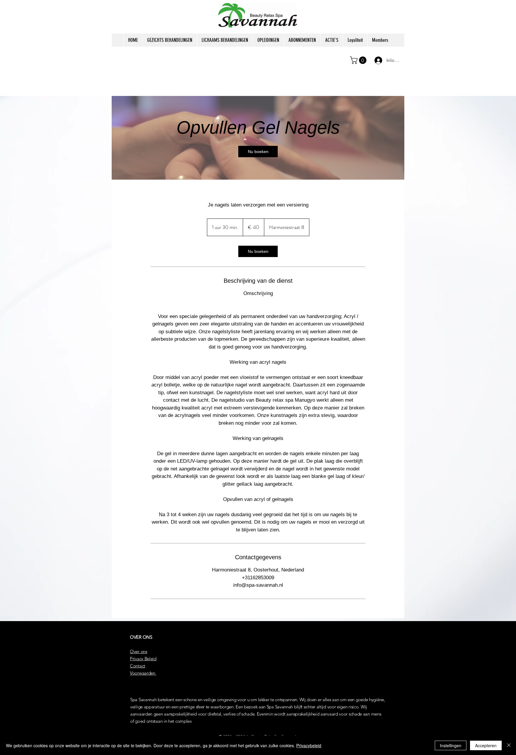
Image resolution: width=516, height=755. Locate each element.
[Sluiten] (508, 745)
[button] (359, 60)
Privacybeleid (308, 745)
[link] (258, 151)
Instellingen (450, 745)
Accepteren (486, 745)
